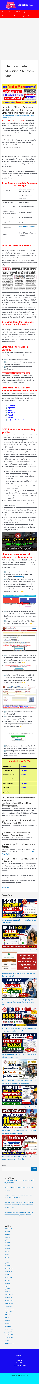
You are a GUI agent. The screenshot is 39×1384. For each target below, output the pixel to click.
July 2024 (7, 1257)
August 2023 (8, 1277)
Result (29, 12)
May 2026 (7, 1237)
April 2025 (7, 1251)
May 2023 (7, 1286)
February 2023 (9, 1295)
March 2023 (8, 1292)
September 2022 (9, 1309)
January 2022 (8, 1332)
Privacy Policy (19, 1363)
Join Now (23, 792)
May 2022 (7, 1320)
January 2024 (8, 1272)
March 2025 (8, 1254)
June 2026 (7, 1234)
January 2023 (8, 1298)
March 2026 (8, 1243)
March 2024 (8, 1266)
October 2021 (8, 1341)
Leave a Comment (7, 116)
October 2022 (8, 1306)
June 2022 (7, 1318)
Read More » (5, 887)
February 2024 (9, 1269)
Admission (9, 12)
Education (31, 16)
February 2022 (9, 1329)
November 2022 (9, 1303)
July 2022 (7, 1315)
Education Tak (25, 5)
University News (22, 16)
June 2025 (7, 1246)
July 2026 (7, 1231)
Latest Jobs (24, 12)
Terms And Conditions (19, 1365)
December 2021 (9, 1335)
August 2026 (8, 1228)
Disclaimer (19, 1360)
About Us (19, 1358)
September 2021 (9, 1343)
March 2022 (8, 1326)
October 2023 (8, 1274)
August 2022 (8, 1312)
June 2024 (7, 1260)
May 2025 (7, 1249)
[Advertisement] (19, 38)
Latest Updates (29, 116)
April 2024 (7, 1263)
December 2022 (9, 1300)
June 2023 (7, 1283)
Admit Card (16, 12)
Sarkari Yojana (14, 16)
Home (4, 12)
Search (4, 1165)
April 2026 (7, 1240)
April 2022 (7, 1323)
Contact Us (19, 1356)
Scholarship (5, 16)
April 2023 (7, 1289)
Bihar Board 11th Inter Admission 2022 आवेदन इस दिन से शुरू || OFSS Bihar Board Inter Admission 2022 (18, 110)
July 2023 (7, 1280)
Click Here (24, 766)
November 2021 (9, 1338)
